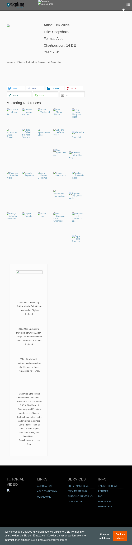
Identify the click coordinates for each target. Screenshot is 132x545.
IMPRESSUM (104, 501)
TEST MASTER (75, 501)
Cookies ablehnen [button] (104, 536)
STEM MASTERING (77, 491)
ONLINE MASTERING (78, 486)
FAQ (100, 496)
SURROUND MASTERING (80, 496)
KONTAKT (103, 491)
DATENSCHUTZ (105, 506)
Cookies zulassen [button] (120, 536)
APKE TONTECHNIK (47, 491)
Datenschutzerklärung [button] (54, 540)
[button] (123, 10)
